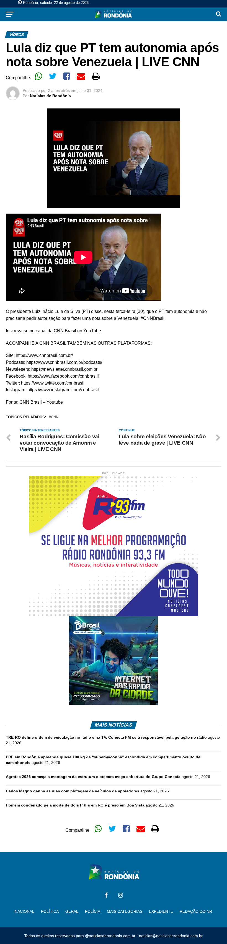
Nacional (24, 911)
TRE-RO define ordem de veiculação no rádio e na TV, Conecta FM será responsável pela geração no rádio (106, 737)
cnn (54, 417)
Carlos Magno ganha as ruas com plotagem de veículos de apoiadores (72, 791)
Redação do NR (196, 911)
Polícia (92, 911)
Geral (71, 911)
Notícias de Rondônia (50, 96)
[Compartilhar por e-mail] (81, 76)
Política (50, 911)
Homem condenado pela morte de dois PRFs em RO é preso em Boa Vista (75, 805)
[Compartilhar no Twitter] (52, 76)
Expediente (161, 911)
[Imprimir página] (96, 76)
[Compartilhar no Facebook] (66, 76)
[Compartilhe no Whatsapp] (38, 76)
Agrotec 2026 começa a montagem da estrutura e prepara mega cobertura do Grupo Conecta (93, 776)
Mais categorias (124, 911)
